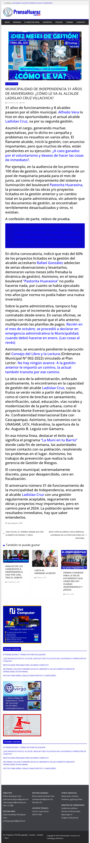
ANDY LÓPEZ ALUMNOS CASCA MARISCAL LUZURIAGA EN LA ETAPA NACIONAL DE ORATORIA (66, 535)
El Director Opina (31, 22)
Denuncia (17, 22)
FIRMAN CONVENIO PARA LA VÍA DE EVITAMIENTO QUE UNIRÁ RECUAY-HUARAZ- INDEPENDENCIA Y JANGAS (73, 581)
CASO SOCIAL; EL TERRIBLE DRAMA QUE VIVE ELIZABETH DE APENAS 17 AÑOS (25, 533)
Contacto (80, 22)
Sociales (59, 22)
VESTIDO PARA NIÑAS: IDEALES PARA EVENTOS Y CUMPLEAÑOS (29, 675)
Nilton (23, 103)
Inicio (7, 22)
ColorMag (50, 838)
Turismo (69, 22)
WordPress (59, 838)
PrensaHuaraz (65, 836)
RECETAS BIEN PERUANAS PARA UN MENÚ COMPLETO (26, 665)
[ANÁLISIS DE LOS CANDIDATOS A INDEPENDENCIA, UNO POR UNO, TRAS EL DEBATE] (16, 551)
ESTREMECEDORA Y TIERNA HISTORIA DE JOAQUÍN (24, 654)
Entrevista (47, 22)
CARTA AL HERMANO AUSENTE (45, 572)
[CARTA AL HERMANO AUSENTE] (45, 551)
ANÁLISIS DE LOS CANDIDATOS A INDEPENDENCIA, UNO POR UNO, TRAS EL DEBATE (14, 572)
